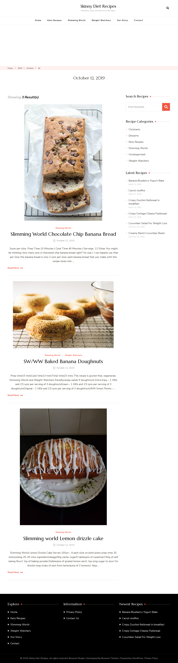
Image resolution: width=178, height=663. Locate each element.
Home (38, 20)
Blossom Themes (110, 658)
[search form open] (167, 8)
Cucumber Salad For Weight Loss (148, 223)
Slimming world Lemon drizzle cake (63, 538)
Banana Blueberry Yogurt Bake (146, 180)
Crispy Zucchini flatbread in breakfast (143, 624)
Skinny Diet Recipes (98, 6)
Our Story (122, 20)
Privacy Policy (74, 612)
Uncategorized (137, 154)
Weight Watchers (101, 20)
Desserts (134, 135)
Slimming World (76, 20)
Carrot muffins (137, 190)
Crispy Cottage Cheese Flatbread (148, 213)
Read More (13, 268)
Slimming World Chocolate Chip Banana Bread (63, 234)
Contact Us (72, 618)
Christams (134, 129)
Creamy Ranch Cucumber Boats (147, 233)
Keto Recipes (54, 20)
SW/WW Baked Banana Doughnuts (63, 361)
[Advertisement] (89, 45)
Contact (138, 20)
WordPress (137, 658)
